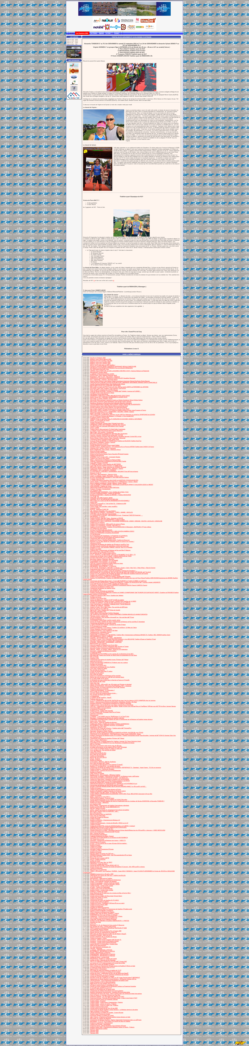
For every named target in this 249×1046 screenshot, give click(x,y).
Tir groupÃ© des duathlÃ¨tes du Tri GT (101, 988)
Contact (116, 33)
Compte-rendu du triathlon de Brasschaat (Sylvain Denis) (106, 896)
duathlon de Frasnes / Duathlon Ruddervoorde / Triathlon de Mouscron (110, 540)
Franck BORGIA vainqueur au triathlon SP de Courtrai (105, 971)
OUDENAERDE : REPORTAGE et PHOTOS (102, 954)
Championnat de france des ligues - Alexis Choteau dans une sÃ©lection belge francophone (116, 993)
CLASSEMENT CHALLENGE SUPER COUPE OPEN (105, 620)
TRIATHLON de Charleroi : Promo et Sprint (102, 798)
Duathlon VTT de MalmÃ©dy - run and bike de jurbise (105, 766)
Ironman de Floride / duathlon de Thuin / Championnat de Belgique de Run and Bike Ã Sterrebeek (117, 621)
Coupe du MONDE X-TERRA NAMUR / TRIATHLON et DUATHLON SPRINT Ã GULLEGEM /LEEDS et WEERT (121, 484)
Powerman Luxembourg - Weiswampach (101, 1023)
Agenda (101, 33)
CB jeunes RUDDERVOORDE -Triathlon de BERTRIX (105, 493)
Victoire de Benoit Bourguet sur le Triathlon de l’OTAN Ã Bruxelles (108, 799)
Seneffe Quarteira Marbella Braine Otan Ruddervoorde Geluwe (107, 384)
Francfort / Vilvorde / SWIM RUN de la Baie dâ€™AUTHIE (106, 435)
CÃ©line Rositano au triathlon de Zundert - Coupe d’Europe (106, 1012)
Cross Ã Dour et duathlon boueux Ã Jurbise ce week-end (106, 748)
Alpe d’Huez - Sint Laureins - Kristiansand (102, 432)
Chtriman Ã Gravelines (96, 713)
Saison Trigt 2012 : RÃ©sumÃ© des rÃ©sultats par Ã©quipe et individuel (111, 684)
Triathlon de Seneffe (95, 795)
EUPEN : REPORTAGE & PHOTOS (100, 953)
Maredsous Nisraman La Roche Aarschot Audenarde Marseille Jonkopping (111, 403)
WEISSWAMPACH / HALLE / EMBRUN (101, 636)
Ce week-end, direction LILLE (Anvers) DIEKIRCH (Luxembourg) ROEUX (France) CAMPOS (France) (118, 585)
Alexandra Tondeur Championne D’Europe (102, 849)
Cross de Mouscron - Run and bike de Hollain (103, 750)
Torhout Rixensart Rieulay (97, 422)
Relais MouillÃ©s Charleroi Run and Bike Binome (104, 390)
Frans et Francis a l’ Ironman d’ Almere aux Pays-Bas (105, 995)
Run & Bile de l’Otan (95, 813)
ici (94, 280)
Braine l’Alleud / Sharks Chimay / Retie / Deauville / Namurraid (107, 438)
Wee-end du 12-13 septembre (98, 869)
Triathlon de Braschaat (96, 899)
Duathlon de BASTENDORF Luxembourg (101, 910)
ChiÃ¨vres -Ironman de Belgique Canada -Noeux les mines (106, 563)
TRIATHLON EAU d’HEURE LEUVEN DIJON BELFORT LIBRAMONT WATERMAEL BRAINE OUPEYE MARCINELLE (123, 382)
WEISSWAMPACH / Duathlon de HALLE (101, 565)
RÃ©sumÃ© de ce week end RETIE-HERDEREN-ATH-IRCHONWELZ (109, 500)
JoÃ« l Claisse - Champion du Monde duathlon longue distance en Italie (110, 1017)
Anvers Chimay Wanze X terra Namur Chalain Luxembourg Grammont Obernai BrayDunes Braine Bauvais (120, 381)
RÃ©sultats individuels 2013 (98, 611)
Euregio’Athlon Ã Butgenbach (98, 969)
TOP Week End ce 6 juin (97, 839)
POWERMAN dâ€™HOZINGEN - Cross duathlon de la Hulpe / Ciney (109, 492)
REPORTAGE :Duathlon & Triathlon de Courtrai (103, 958)
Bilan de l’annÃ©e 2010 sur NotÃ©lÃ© (101, 814)
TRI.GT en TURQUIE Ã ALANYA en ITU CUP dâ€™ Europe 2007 (108, 961)
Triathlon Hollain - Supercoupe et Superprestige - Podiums (106, 1002)
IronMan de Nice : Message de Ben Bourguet (102, 960)
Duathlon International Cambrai (98, 1028)
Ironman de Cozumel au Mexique (99, 817)
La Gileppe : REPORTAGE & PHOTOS (101, 950)
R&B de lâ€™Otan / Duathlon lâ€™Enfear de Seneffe (105, 610)
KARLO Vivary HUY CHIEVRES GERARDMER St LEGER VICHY (108, 397)
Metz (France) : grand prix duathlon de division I (103, 722)
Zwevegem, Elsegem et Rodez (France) (101, 731)
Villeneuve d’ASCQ (95, 543)
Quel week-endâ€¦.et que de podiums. (100, 708)
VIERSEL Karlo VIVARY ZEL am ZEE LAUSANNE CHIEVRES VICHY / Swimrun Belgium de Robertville (119, 371)
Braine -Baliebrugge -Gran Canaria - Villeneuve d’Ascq (105, 449)
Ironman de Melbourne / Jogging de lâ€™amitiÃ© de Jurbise (107, 600)
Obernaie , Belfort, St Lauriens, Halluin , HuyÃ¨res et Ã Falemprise (109, 649)
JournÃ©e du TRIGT (96, 850)
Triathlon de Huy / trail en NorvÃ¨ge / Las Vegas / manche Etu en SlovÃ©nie (111, 705)
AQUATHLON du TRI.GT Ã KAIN (99, 633)
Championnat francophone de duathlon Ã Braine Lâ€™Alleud (107, 738)
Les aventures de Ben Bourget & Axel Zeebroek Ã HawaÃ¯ (106, 764)
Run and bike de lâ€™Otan (97, 681)
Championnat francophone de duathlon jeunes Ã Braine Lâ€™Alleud (109, 659)
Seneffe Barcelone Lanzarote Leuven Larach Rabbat (104, 445)
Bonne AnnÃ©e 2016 (96, 505)
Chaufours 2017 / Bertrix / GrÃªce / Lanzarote (103, 448)
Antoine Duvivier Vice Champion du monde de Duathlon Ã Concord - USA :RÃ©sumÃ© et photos (117, 866)
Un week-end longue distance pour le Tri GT (102, 967)
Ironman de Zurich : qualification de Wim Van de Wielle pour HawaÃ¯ (109, 973)
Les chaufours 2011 (95, 804)
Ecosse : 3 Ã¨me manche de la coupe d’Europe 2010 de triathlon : (108, 843)
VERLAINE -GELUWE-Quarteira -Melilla (101, 497)
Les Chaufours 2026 (82, 33)
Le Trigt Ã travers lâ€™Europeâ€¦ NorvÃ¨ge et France (105, 712)
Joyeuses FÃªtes (95, 508)
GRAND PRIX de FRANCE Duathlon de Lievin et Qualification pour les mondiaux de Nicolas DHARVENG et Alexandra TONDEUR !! (127, 801)
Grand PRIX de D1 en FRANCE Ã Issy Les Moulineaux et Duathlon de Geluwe (112, 743)
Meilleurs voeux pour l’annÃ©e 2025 (100, 362)
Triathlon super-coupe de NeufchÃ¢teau (101, 888)
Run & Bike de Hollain (96, 674)
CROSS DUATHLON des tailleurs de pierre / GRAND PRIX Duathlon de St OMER (113, 601)
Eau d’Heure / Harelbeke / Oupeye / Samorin (102, 442)
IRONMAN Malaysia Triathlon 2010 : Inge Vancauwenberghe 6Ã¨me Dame (111, 855)
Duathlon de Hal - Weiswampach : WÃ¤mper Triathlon (105, 775)
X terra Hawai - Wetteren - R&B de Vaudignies (103, 761)
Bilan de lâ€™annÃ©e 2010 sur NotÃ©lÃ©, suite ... (104, 811)
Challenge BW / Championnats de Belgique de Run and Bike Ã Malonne (110, 550)
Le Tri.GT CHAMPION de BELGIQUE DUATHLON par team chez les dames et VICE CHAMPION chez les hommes (123, 700)
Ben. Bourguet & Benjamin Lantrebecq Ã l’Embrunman (105, 880)
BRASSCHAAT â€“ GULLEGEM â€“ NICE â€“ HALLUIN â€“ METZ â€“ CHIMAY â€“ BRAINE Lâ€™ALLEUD (120, 572)
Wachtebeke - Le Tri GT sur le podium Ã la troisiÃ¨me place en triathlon (110, 1021)
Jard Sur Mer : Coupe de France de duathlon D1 (103, 918)
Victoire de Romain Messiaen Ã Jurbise (101, 671)
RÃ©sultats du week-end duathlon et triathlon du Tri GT (105, 970)
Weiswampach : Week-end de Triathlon (101, 878)
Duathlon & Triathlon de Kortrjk (98, 891)
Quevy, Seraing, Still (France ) (98, 740)
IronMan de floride (95, 861)
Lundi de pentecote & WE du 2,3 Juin (100, 729)
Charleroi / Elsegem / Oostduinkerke (100, 489)
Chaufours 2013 (94, 658)
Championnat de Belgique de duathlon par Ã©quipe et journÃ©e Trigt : (110, 544)
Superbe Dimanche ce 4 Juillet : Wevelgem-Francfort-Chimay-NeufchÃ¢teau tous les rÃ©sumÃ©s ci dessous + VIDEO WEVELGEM (127, 830)
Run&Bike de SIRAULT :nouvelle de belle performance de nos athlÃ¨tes (110, 603)
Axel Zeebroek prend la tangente (99, 929)
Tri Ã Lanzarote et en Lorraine (98, 626)
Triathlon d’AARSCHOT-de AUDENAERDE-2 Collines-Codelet (107, 519)
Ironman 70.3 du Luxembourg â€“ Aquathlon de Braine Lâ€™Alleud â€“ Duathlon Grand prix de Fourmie (119, 573)
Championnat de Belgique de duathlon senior (102, 588)
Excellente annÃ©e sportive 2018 (99, 417)
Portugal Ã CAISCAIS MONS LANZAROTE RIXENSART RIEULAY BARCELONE (113, 366)
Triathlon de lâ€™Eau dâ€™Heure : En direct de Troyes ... (106, 792)
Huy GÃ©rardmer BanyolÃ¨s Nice (99, 369)
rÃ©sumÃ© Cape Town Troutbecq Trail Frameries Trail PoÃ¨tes (108, 388)
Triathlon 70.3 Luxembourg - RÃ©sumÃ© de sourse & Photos (107, 524)
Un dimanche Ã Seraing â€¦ (97, 709)
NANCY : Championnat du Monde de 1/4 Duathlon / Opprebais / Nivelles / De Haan (113, 702)
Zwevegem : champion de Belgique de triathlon (103, 651)
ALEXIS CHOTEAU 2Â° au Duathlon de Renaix (103, 936)
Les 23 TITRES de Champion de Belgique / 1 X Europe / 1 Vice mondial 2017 (112, 416)
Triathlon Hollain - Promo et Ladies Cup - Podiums (104, 1005)
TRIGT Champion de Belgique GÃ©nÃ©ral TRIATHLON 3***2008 (108, 928)
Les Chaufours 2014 (95, 589)
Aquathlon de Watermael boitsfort (99, 907)
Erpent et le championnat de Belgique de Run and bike (105, 675)
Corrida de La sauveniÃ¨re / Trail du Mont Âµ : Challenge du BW (108, 503)
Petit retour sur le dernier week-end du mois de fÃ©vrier (105, 745)
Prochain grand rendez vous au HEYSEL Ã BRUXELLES (106, 557)
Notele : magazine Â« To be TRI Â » (100, 796)
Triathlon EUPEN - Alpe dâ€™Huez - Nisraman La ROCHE (106, 518)
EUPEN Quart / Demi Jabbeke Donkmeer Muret (103, 375)
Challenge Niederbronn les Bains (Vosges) (102, 836)
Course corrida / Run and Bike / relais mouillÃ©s (103, 506)
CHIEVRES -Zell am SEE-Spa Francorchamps (103, 514)
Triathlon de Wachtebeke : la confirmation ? (102, 690)
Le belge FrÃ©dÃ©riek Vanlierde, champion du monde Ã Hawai (108, 624)
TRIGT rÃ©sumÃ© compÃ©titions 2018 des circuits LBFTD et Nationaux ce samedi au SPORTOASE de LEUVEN (122, 414)
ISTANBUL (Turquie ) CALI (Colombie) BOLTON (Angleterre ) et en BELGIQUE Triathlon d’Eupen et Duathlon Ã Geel (123, 639)
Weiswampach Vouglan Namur (98, 372)
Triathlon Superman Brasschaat (99, 1006)
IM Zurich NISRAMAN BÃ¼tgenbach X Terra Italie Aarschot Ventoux (109, 477)
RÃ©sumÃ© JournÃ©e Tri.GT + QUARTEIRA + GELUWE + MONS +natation (112, 411)
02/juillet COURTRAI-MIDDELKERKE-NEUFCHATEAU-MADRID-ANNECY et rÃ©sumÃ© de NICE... (118, 786)
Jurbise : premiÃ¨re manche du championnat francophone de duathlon (109, 810)
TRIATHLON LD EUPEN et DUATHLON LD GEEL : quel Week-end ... (109, 778)
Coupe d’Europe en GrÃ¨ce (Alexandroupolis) (102, 982)
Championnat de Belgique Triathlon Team (102, 586)
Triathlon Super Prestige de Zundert (100, 1014)
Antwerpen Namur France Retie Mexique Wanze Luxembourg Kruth (109, 406)
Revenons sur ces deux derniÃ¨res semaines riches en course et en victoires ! (112, 541)
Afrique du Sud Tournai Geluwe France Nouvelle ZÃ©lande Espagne (109, 454)
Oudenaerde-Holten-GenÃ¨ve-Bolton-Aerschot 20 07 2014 (106, 569)
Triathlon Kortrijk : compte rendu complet (101, 885)
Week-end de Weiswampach (98, 945)
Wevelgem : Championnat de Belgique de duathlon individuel (107, 718)
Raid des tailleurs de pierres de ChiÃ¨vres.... (102, 853)
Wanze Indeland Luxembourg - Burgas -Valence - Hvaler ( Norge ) (108, 483)
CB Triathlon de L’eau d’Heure (98, 528)
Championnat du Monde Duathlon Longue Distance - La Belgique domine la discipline (114, 1009)
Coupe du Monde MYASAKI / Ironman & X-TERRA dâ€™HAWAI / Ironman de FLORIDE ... (115, 391)
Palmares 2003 (94, 1030)
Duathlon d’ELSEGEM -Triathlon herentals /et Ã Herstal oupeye (108, 791)
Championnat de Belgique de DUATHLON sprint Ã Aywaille (106, 785)
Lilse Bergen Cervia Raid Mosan (99, 394)
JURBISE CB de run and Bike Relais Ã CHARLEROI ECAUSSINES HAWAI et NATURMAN (116, 419)
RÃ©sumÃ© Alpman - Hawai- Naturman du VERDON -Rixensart (108, 467)
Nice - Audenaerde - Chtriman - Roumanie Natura (103, 379)
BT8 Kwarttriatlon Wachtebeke (98, 834)
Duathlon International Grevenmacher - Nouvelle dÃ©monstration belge (110, 992)
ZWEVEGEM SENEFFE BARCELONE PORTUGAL (104, 487)
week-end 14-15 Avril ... (96, 661)
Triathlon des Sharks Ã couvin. (98, 897)
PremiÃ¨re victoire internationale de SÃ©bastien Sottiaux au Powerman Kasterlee (113, 986)
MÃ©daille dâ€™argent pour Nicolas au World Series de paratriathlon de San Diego (113, 655)
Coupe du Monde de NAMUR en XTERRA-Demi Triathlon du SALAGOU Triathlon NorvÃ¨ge (115, 441)
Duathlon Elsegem (95, 845)
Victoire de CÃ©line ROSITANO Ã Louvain (102, 976)
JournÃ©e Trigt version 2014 (98, 598)
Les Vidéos (93, 33)
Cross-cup (93, 923)
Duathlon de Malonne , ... (97, 619)
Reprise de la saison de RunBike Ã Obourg (102, 964)
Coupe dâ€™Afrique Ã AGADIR (99, 462)
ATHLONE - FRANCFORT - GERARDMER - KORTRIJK (106, 642)
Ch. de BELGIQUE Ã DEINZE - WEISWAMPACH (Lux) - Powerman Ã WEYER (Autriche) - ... (116, 515)
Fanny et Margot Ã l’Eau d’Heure (99, 1011)
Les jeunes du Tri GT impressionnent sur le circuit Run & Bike (107, 963)
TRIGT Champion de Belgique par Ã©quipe (102, 912)
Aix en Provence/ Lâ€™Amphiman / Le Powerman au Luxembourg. (109, 535)
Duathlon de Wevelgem (96, 894)
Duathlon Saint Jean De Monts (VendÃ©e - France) (104, 913)
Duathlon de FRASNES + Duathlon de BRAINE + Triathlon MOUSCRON (110, 495)
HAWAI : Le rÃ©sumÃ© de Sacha (99, 420)
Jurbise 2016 (93, 502)
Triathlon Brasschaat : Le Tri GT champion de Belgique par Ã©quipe (109, 974)
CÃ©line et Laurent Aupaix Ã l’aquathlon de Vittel (104, 985)
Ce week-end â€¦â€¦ (95, 652)
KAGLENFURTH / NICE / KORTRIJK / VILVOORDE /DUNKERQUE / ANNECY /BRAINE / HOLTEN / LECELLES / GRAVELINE (126, 521)
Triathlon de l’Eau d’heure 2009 (98, 904)
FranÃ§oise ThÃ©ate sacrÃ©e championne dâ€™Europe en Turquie (109, 646)
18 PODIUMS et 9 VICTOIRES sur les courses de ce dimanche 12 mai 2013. (112, 654)
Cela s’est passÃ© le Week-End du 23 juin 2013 (103, 645)
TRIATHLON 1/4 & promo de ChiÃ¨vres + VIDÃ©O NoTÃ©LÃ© (108, 875)
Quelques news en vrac (96, 699)
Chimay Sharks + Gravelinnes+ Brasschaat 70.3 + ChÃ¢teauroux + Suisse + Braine (114, 481)
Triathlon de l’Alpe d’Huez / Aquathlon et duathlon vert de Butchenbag (109, 779)
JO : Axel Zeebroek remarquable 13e (100, 947)
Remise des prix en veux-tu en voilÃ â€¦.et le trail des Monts (107, 677)
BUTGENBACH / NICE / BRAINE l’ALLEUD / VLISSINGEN (107, 725)
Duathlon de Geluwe (95, 597)
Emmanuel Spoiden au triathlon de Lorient (102, 1015)
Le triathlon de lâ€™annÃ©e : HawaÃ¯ (101, 697)
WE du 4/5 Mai (94, 656)
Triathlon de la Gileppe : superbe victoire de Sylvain (104, 883)
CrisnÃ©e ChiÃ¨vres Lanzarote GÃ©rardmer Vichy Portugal (107, 426)
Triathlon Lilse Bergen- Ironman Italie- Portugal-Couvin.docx (107, 423)
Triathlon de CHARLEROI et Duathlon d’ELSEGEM (104, 533)
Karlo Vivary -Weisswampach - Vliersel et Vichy (103, 474)
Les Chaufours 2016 (95, 490)
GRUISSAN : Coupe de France (98, 864)
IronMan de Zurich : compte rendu (99, 957)
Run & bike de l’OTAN (96, 856)
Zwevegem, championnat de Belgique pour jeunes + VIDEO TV (108, 840)
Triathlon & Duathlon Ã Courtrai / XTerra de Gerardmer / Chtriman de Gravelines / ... (113, 570)
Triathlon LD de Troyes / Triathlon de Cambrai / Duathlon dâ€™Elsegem (110, 576)
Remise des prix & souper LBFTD (99, 858)
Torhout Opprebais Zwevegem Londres (101, 629)
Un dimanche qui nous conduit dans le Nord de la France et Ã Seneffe (109, 680)
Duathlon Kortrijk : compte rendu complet (101, 890)
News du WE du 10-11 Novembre (99, 691)
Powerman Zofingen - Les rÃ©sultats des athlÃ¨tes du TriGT (107, 996)
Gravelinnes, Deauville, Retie (98, 726)
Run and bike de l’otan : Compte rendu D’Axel (103, 926)
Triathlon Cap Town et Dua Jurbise (99, 458)
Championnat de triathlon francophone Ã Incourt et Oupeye (106, 990)
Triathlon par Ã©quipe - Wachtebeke (100, 1024)
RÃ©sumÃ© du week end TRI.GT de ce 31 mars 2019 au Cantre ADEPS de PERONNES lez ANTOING (119, 387)
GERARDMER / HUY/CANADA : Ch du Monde (103, 562)
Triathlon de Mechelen (96, 868)
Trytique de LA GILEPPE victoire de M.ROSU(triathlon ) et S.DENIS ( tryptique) (112, 826)
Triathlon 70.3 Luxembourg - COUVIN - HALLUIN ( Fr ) (105, 525)
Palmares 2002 (94, 1031)
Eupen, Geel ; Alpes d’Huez (98, 721)
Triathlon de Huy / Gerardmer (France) (100, 632)
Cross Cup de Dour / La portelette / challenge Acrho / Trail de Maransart (110, 604)
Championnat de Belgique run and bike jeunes (103, 623)
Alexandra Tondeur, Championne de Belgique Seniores (105, 648)
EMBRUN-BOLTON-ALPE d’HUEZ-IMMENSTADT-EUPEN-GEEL (108, 827)
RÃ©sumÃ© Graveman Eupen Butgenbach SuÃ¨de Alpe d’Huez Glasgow (110, 401)
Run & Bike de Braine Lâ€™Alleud (99, 763)
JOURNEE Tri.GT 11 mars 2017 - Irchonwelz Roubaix (105, 457)
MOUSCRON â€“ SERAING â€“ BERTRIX (102, 591)
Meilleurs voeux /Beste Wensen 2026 (100, 359)
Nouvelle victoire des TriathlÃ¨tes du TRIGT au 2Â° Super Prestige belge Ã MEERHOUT (115, 977)
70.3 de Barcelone (95, 534)
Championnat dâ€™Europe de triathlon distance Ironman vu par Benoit (110, 780)
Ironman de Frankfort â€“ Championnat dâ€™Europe (104, 831)
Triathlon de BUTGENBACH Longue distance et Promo (105, 789)
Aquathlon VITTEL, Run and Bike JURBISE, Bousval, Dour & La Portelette (111, 547)
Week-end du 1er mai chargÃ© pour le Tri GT (103, 983)
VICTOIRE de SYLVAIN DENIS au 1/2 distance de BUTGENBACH (109, 837)
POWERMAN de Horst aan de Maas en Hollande (103, 915)
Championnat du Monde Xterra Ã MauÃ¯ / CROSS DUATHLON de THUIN (110, 556)
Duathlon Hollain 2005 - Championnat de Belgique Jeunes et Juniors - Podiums (112, 1027)
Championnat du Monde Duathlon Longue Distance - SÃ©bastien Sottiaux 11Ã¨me (113, 979)
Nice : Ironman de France (97, 833)
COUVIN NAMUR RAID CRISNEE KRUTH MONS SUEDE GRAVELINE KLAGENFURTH (115, 404)
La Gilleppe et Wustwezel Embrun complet (102, 374)
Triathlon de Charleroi (96, 846)
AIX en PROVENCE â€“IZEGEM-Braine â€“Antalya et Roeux (107, 537)
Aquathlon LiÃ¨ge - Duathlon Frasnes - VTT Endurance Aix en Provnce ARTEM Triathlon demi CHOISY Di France (122, 446)
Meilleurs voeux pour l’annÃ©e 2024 (100, 363)
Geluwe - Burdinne (95, 759)
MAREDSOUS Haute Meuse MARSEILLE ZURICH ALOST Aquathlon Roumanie (112, 378)
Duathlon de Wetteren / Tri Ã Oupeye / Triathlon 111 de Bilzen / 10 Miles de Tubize (113, 627)
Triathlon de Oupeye (95, 821)
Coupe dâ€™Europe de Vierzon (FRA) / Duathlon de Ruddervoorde (109, 584)
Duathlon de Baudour (96, 772)
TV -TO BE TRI (94, 496)
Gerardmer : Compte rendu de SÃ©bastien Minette (104, 941)
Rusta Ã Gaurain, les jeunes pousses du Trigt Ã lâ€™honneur (107, 687)
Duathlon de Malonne (96, 760)
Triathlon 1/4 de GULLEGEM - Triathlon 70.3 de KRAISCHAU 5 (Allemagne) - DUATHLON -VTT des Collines (120, 527)
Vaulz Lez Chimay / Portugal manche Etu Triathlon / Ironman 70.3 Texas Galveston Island (115, 741)
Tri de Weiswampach (96, 877)
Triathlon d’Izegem (95, 824)
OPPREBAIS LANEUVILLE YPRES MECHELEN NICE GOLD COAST (110, 395)
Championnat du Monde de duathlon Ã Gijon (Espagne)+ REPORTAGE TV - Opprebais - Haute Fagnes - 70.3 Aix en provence (125, 767)
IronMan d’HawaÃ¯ (95, 818)
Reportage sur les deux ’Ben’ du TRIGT (101, 862)
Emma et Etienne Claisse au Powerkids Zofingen (104, 999)
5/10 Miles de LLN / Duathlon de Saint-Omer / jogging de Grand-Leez (109, 546)
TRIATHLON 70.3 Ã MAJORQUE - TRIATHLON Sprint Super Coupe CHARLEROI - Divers (115, 734)
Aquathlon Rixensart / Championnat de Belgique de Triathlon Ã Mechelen (110, 703)
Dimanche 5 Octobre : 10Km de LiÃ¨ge (101, 935)
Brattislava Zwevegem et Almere (99, 444)
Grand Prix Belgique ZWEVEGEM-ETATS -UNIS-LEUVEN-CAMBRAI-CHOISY (112, 531)
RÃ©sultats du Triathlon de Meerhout (100, 1018)
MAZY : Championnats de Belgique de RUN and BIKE (105, 460)
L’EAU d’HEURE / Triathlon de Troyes (100, 486)
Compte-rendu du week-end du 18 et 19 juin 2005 (104, 1008)
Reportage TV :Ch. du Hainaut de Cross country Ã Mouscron (107, 925)
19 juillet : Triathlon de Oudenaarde (100, 887)
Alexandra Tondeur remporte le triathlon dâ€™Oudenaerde (106, 640)
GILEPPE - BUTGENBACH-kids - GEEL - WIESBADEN (106, 638)
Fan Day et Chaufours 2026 (98, 357)
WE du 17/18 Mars (95, 744)
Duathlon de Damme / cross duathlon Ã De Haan (103, 630)
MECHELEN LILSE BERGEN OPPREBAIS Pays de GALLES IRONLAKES (111, 368)
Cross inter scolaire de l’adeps (98, 668)
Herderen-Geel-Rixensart (97, 455)
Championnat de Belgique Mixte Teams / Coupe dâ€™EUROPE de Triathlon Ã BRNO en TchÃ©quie (118, 581)
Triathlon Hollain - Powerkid (97, 1001)
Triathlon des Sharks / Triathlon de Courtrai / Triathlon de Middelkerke (109, 724)
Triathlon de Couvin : (96, 788)
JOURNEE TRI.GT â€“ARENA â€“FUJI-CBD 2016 (104, 499)
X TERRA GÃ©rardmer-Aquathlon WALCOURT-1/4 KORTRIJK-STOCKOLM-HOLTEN (114, 480)
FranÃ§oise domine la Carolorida (99, 689)
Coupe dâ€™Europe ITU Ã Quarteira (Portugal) (103, 919)
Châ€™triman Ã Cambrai (97, 773)
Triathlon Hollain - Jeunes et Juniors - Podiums (103, 1004)
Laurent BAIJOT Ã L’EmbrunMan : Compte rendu (104, 944)
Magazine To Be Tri (95, 473)
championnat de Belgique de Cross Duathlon (102, 667)
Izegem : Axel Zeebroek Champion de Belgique (103, 881)
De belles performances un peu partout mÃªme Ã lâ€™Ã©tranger (108, 747)
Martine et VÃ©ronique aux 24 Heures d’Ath (102, 989)
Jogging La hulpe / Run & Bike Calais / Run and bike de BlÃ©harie (109, 607)
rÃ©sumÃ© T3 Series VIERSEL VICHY (101, 398)
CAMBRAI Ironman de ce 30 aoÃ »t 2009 (101, 874)
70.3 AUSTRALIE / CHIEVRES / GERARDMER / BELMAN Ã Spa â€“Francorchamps (114, 471)
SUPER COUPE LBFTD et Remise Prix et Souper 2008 (105, 931)
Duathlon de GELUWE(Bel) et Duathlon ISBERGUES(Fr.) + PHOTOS (109, 920)
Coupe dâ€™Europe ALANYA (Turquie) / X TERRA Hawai (106, 465)
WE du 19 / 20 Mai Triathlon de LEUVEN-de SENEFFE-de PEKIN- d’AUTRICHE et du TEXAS (116, 732)
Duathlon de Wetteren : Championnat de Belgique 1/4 (105, 820)
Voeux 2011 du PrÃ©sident (97, 815)
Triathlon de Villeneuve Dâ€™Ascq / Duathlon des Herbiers (106, 595)
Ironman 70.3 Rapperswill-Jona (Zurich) (101, 530)
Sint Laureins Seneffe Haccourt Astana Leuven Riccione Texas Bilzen (109, 409)
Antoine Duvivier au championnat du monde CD (103, 932)
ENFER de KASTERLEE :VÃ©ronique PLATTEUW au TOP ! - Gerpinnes (110, 686)
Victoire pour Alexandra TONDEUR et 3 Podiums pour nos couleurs (109, 662)
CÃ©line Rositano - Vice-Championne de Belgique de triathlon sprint (109, 980)
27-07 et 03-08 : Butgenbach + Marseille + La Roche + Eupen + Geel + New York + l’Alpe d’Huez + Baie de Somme (122, 568)
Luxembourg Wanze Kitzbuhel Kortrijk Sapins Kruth (104, 439)
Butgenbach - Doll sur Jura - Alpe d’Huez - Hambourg (105, 376)
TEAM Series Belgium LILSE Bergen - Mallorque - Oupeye (106, 468)
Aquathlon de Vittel (95, 922)
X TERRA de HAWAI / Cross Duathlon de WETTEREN (105, 464)
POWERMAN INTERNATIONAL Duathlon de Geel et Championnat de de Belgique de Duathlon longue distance (121, 719)
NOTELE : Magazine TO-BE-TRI (99, 509)
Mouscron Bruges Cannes (97, 451)
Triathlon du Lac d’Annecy (97, 522)
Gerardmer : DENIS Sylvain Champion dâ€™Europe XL (105, 939)
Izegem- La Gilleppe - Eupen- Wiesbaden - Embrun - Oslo (106, 476)
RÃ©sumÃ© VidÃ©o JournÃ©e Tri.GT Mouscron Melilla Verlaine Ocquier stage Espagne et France (118, 410)
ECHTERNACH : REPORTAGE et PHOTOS (102, 955)
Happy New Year (94, 683)
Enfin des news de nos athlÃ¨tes (99, 608)
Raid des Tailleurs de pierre (97, 808)
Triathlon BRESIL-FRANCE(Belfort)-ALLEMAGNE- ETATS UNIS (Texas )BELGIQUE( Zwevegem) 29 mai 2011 (121, 794)
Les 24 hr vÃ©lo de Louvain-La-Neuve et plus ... (103, 693)
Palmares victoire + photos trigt (99, 616)
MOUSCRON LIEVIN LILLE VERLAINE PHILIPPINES (105, 385)
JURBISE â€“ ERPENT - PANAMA (100, 605)
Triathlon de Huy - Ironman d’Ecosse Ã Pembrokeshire (105, 770)
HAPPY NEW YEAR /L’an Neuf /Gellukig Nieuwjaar (104, 613)
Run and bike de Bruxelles (97, 670)
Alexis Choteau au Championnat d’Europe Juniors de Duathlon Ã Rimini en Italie (112, 966)
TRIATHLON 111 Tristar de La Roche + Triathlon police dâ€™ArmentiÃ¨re (110, 728)
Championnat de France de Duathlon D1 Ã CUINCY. (104, 900)
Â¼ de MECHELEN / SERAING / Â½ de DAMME (104, 560)
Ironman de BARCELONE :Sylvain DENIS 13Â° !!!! (104, 865)
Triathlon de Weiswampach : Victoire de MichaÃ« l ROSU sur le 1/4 (109, 823)
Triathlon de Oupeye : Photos (98, 938)
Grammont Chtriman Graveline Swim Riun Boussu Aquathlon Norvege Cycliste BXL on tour (115, 436)
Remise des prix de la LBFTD (98, 757)
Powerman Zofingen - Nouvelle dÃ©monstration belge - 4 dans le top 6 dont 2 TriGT (113, 998)
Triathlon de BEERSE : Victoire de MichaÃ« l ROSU (105, 884)
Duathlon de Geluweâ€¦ (96, 664)
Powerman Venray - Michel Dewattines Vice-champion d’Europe (108, 1025)
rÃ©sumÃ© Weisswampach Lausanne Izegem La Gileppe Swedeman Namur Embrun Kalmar (116, 400)
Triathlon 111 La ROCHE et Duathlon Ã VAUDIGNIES (105, 575)
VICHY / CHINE (94, 427)
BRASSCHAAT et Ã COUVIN (98, 643)
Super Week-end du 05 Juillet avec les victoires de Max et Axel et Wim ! (110, 893)
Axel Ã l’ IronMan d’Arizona (97, 859)
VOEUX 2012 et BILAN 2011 (98, 753)
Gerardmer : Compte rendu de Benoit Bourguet (103, 942)
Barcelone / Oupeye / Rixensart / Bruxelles (102, 559)
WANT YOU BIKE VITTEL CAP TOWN (101, 413)
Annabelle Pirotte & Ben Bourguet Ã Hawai (102, 392)
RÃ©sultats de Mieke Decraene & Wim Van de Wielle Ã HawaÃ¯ (108, 934)
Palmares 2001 (94, 1033)
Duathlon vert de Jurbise (97, 673)
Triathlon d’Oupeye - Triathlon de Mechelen (102, 769)
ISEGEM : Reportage (96, 948)
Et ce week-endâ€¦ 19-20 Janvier (99, 678)
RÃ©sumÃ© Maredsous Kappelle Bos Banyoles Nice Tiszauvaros (108, 433)
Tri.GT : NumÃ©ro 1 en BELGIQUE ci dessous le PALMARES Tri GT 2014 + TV (113, 554)
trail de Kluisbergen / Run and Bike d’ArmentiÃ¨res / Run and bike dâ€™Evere (112, 617)
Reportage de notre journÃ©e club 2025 (101, 360)
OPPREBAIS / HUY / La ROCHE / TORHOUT (103, 470)
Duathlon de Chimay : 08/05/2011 (99, 802)
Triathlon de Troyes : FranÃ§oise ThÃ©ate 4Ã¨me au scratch (107, 903)
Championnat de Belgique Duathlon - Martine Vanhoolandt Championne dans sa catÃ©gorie (115, 1020)
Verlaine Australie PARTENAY (98, 452)
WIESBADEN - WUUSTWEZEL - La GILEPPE (103, 566)
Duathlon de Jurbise (95, 549)
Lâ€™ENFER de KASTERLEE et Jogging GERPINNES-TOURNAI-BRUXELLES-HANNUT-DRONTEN (118, 614)
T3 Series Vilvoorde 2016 (97, 479)
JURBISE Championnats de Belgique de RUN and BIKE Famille (108, 461)
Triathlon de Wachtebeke (97, 756)
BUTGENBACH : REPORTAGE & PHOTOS (102, 951)
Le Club (108, 33)
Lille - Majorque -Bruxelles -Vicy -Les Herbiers (103, 511)
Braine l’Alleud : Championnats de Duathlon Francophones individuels (109, 805)
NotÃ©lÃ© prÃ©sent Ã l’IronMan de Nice (101, 829)
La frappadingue (94, 696)
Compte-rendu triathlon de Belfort (99, 901)
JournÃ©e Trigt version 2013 (98, 665)
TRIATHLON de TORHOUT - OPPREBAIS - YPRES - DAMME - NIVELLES (111, 512)
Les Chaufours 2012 (95, 737)
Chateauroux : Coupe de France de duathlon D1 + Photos (106, 916)
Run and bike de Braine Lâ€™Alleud (100, 694)
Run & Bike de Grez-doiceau (98, 754)
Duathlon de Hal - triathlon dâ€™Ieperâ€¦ (101, 710)
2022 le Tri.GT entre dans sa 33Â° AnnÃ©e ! (102, 365)
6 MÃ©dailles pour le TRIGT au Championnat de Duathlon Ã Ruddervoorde (111, 909)
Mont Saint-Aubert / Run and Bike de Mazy (102, 551)
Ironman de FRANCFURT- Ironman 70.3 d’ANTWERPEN (106, 782)
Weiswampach (94, 715)
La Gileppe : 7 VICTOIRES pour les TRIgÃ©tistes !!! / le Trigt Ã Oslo (109, 716)
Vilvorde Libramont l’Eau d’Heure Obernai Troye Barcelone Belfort (108, 407)
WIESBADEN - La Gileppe (97, 516)
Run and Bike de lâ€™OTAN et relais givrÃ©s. (103, 553)
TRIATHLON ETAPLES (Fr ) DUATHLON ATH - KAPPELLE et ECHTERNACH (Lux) (113, 783)
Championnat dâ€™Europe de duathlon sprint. (103, 538)
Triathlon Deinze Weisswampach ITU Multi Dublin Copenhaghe (107, 429)
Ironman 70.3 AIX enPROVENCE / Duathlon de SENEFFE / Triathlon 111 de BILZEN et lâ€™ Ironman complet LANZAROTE (125, 582)
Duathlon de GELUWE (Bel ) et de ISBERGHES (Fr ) (105, 807)
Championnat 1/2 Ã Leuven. (98, 842)
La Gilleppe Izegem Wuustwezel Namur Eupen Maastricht (106, 430)
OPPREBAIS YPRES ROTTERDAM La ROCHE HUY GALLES (108, 425)
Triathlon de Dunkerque (96, 906)
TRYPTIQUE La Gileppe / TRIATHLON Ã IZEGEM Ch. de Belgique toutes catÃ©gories (114, 776)
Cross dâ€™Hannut (95, 751)
